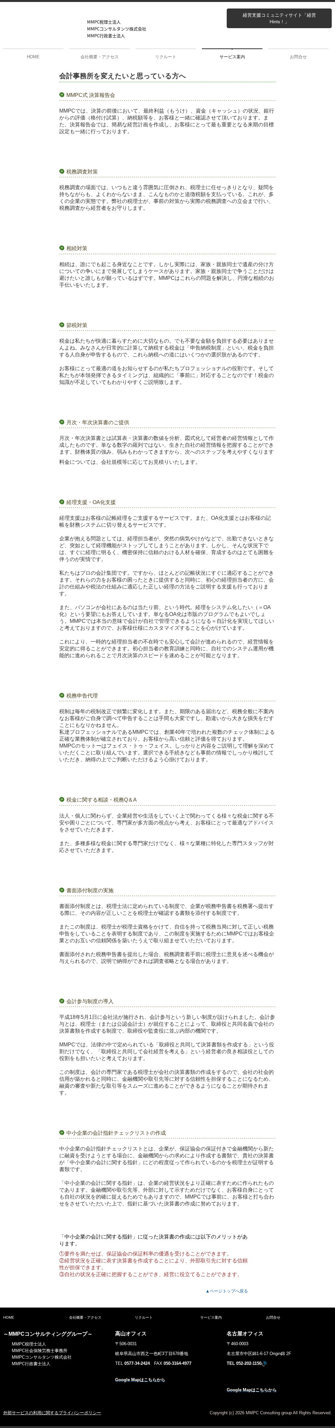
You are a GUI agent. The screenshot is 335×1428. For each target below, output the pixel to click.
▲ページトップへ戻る (226, 1291)
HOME (33, 56)
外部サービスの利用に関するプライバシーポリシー (52, 1412)
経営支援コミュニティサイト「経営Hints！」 (279, 18)
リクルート (165, 56)
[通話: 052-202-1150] (264, 1363)
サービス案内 (232, 56)
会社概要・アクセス (99, 56)
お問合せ (298, 56)
